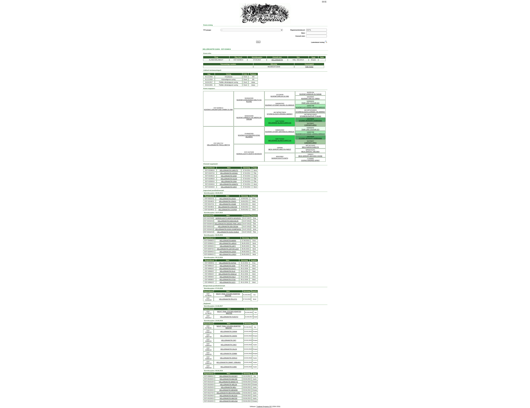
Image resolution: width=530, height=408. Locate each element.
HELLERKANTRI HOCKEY (228, 376)
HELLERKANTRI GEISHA (229, 173)
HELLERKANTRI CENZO (227, 201)
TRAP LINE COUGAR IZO (310, 103)
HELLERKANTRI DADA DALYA (228, 221)
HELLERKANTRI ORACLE (228, 274)
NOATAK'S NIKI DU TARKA (310, 98)
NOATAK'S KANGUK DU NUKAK (310, 94)
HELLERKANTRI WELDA (228, 384)
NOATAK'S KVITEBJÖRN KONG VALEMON (249, 136)
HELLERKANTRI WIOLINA (228, 401)
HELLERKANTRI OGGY (227, 268)
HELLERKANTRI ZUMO (228, 367)
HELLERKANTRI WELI (228, 387)
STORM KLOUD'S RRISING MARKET (280, 114)
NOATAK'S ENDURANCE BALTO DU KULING (249, 100)
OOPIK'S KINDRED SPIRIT (310, 160)
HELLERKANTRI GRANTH (229, 184)
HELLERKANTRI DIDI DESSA (228, 226)
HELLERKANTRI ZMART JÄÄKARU (228, 362)
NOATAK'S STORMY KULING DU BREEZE (279, 105)
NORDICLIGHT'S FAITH (279, 158)
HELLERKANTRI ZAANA (228, 331)
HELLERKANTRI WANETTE (228, 382)
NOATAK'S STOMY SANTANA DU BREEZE (279, 131)
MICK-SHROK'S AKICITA (310, 147)
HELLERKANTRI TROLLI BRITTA (218, 145)
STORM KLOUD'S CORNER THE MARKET (310, 112)
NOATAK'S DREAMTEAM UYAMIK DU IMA (218, 109)
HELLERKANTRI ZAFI (228, 340)
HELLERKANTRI (277, 60)
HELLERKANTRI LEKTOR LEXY (228, 249)
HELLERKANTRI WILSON (228, 395)
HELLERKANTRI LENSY (228, 251)
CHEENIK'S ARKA (310, 125)
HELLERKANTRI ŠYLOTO (228, 299)
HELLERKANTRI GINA (229, 181)
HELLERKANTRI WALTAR (228, 379)
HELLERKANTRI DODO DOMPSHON (228, 229)
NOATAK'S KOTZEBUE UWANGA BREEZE (310, 107)
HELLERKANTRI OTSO (227, 279)
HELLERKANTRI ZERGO (228, 358)
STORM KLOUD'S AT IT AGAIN (310, 116)
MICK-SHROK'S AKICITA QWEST (279, 149)
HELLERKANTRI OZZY (227, 282)
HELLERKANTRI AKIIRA (228, 240)
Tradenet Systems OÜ (264, 406)
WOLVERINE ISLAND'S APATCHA (279, 123)
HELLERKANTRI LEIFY (228, 246)
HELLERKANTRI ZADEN (228, 336)
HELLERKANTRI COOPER (227, 209)
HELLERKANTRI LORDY (227, 254)
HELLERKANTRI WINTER (228, 398)
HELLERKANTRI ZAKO (229, 345)
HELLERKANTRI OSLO (228, 277)
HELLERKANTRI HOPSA (227, 263)
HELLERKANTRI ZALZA (228, 349)
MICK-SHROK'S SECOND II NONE (310, 156)
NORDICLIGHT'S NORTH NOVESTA (249, 154)
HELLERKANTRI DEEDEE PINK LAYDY (228, 224)
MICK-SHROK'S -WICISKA (310, 151)
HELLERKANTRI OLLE (227, 271)
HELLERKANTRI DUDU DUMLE (228, 232)
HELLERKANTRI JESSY (227, 198)
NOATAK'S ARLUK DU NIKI (280, 96)
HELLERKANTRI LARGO (227, 243)
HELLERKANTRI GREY (229, 187)
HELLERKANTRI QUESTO (229, 317)
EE (325, 1)
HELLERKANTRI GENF (229, 176)
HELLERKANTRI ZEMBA (228, 353)
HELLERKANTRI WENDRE (228, 390)
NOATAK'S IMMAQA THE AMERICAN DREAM (249, 118)
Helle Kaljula (309, 67)
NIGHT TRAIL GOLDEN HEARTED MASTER (228, 294)
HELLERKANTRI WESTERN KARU (228, 393)
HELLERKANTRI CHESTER (227, 207)
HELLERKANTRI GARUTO (229, 170)
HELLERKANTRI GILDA (229, 178)
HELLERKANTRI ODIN (227, 266)
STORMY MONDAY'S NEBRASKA (310, 120)
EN (323, 1)
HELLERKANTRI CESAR (227, 204)
